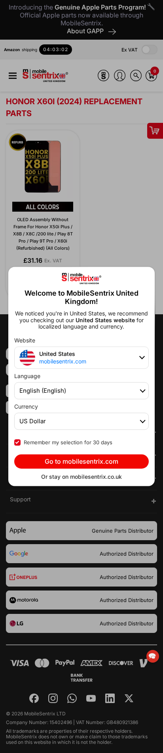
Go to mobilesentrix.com (81, 462)
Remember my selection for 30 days (68, 443)
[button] (152, 656)
